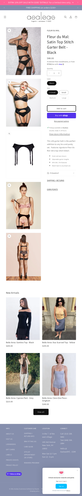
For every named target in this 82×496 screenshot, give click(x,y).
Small (64, 92)
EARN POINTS (52, 189)
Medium (54, 98)
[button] (5, 17)
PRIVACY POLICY (12, 465)
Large (65, 98)
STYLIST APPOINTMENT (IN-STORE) (29, 455)
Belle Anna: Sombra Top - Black (20, 342)
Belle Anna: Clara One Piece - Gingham (55, 399)
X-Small (53, 92)
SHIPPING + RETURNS (55, 180)
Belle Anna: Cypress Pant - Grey (20, 398)
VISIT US (9, 439)
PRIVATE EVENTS (12, 460)
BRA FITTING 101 (30, 441)
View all (41, 412)
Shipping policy (35, 491)
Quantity (50, 68)
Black (52, 83)
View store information (59, 134)
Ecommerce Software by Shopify (29, 489)
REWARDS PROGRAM (31, 463)
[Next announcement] (78, 2)
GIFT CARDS (10, 449)
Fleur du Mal (53, 30)
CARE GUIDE (28, 447)
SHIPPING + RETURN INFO (29, 434)
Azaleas (16, 489)
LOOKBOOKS (11, 444)
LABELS (9, 455)
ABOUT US (10, 434)
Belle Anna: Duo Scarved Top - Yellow (58, 342)
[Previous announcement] (4, 2)
